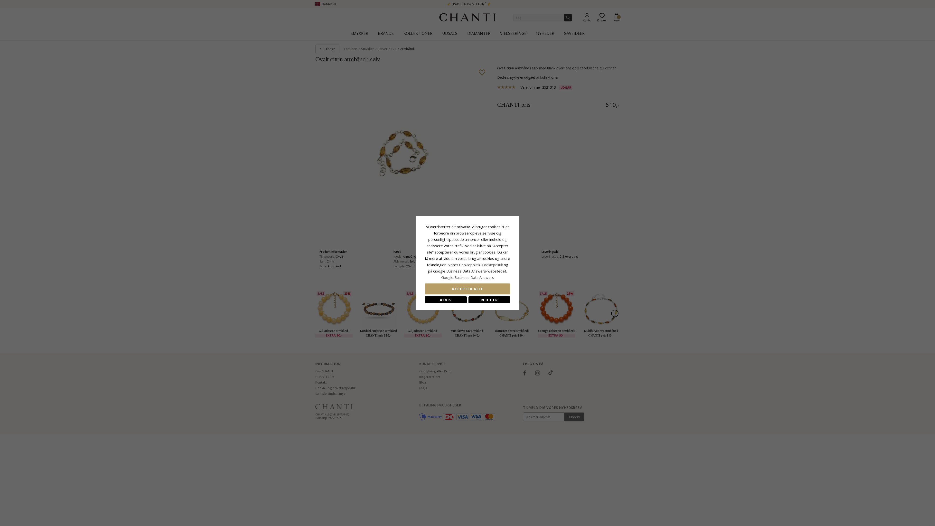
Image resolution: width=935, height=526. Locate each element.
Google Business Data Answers (467, 277)
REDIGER (489, 299)
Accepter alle (467, 288)
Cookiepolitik (492, 264)
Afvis (446, 299)
